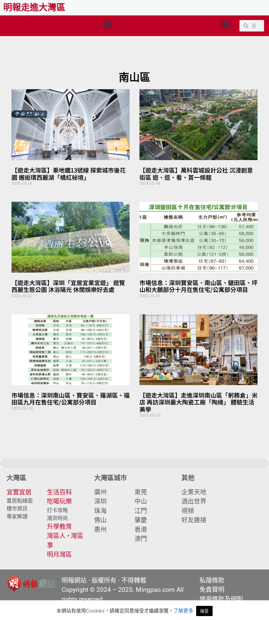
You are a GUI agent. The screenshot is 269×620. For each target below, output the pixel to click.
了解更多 (183, 611)
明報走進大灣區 (34, 7)
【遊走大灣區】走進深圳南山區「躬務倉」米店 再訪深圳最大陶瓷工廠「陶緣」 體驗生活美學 (198, 402)
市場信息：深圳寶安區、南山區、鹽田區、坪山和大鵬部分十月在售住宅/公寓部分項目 (198, 286)
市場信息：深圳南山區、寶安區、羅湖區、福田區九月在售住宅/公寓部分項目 (70, 398)
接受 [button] (204, 610)
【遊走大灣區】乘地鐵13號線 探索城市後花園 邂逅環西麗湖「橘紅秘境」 (68, 173)
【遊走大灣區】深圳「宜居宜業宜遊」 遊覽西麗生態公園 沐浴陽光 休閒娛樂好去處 (68, 286)
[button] (107, 24)
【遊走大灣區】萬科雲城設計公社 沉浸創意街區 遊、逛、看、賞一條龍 (196, 173)
